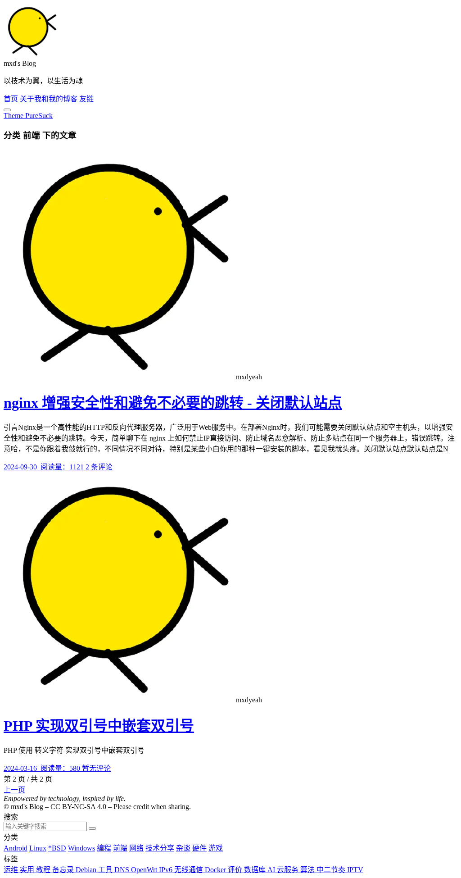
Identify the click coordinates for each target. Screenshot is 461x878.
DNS (122, 869)
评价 (236, 869)
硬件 (199, 848)
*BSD (57, 848)
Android (15, 848)
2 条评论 (99, 467)
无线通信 (189, 869)
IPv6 (166, 869)
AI (272, 869)
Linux (37, 848)
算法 (308, 869)
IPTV (355, 869)
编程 (104, 848)
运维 (12, 869)
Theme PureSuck (28, 115)
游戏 (215, 848)
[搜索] (92, 828)
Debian (87, 869)
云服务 (288, 869)
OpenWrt (145, 869)
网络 (136, 848)
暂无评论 (96, 768)
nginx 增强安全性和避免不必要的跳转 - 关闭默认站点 (173, 403)
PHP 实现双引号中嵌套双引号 (99, 726)
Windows (81, 848)
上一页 (14, 790)
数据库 (255, 869)
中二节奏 (331, 869)
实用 (28, 869)
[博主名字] (31, 55)
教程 (44, 869)
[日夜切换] (7, 110)
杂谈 (183, 848)
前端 (120, 848)
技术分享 (159, 848)
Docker (216, 869)
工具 (106, 869)
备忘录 (64, 869)
